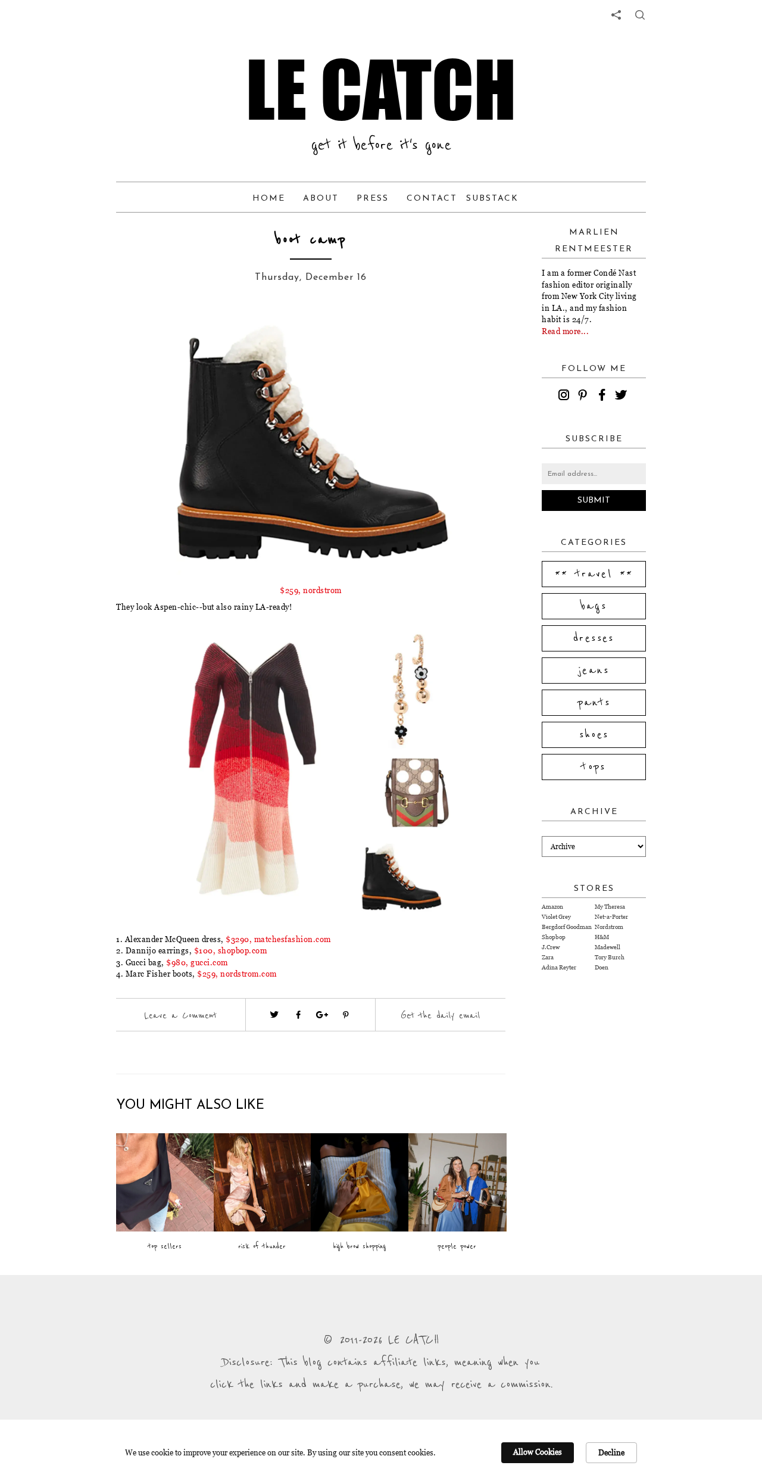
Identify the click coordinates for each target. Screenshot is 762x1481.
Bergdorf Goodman (567, 927)
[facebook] (604, 397)
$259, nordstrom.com (237, 973)
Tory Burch (609, 957)
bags (594, 606)
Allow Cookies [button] (537, 1452)
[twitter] (623, 397)
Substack (492, 198)
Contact (432, 198)
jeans (594, 670)
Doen (601, 967)
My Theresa (610, 907)
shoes (594, 735)
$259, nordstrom (311, 590)
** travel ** (594, 574)
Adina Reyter (559, 967)
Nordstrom (609, 927)
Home (268, 198)
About (321, 198)
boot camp (311, 239)
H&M (602, 937)
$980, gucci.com (197, 962)
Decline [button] (611, 1452)
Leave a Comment (180, 1015)
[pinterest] (585, 397)
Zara (548, 957)
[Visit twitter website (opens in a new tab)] (274, 1014)
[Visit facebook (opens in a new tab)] (298, 1014)
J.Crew (551, 947)
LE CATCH (381, 89)
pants (594, 703)
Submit (593, 500)
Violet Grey (556, 917)
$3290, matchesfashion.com (277, 939)
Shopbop (554, 937)
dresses (593, 638)
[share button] (640, 15)
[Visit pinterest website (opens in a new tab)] (143, 335)
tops (594, 767)
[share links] (616, 15)
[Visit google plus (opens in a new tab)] (322, 1014)
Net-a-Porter (611, 917)
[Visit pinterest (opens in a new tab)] (345, 1014)
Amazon (552, 907)
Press (373, 198)
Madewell (607, 947)
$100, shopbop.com (230, 950)
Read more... (565, 331)
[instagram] (565, 397)
